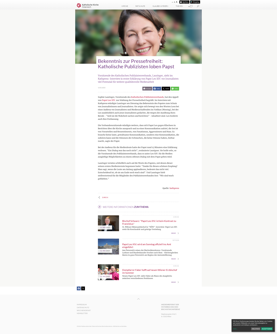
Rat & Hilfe (140, 6)
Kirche (125, 6)
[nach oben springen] (138, 299)
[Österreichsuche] (190, 6)
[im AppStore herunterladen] (184, 2)
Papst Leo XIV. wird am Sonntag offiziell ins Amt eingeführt (146, 245)
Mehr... (235, 329)
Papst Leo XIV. (109, 100)
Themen (179, 6)
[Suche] (198, 6)
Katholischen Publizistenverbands (147, 97)
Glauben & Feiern (160, 6)
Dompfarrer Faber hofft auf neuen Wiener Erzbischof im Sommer (149, 271)
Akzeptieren (267, 329)
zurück (105, 197)
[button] (147, 88)
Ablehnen (256, 329)
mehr (173, 233)
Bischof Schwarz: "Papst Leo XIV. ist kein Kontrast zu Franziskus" (149, 222)
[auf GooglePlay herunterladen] (195, 2)
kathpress (174, 188)
